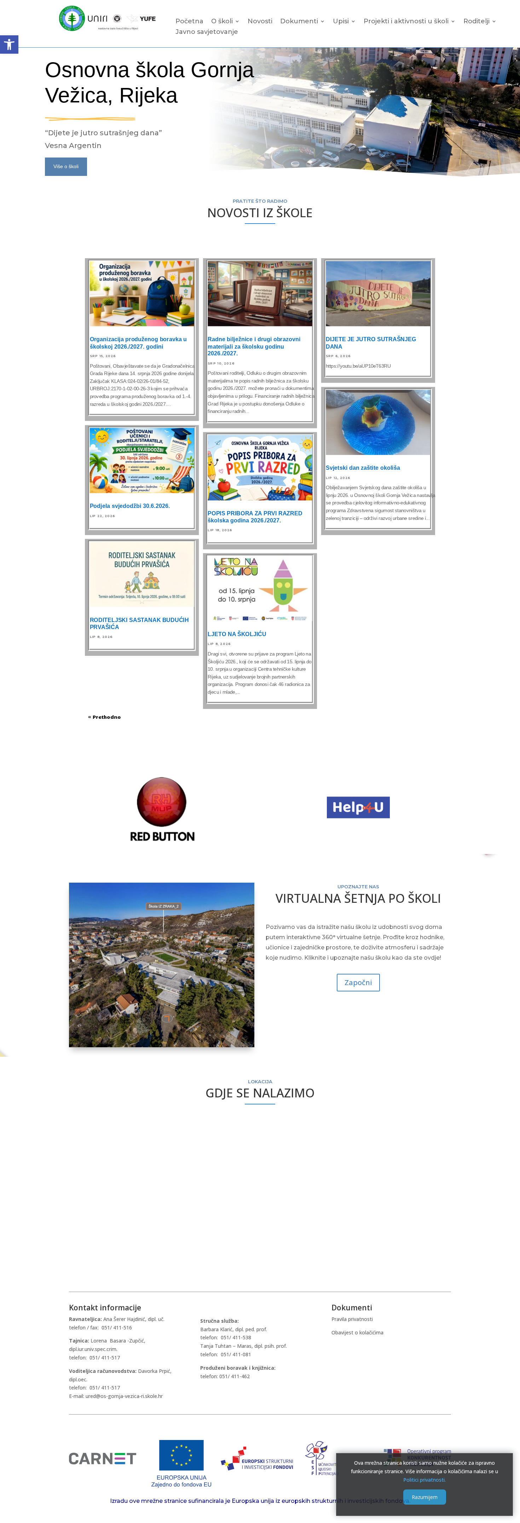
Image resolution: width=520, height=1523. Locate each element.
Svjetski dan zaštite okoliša (363, 468)
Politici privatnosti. (424, 1479)
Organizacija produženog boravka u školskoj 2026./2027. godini (138, 343)
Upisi (341, 22)
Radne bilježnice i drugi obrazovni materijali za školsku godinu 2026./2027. (254, 346)
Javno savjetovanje (206, 32)
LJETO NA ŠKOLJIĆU (237, 634)
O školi (222, 22)
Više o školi (66, 166)
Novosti (260, 22)
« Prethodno (104, 717)
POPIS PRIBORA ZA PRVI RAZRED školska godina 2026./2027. (255, 517)
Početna (189, 22)
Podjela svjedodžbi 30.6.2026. (130, 506)
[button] (9, 44)
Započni (358, 982)
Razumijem (425, 1497)
